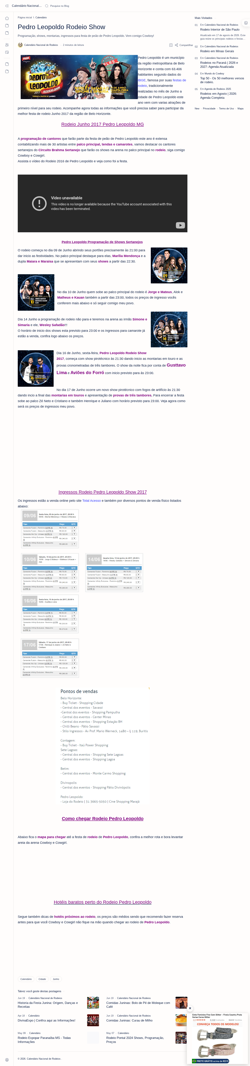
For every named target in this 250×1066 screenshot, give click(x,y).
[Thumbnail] (93, 1003)
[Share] (184, 45)
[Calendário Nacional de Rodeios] (221, 25)
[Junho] (56, 979)
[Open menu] (7, 6)
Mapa (240, 108)
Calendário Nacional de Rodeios (27, 5)
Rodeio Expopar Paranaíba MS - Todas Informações (44, 1040)
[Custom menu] (7, 64)
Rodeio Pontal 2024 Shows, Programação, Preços (135, 1040)
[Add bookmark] (171, 45)
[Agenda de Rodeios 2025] (217, 89)
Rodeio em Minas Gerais (217, 51)
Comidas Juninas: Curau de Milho (129, 1020)
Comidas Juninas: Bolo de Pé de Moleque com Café (138, 1005)
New (197, 108)
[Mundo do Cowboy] (214, 73)
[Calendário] (26, 979)
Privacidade (209, 108)
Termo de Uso (226, 108)
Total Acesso (91, 500)
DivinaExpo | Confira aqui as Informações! (46, 1020)
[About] (7, 45)
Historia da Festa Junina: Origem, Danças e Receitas (48, 1005)
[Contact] (7, 52)
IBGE (142, 80)
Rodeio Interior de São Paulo (219, 29)
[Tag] (45, 998)
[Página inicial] (7, 18)
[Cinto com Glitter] (217, 1038)
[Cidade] (42, 979)
